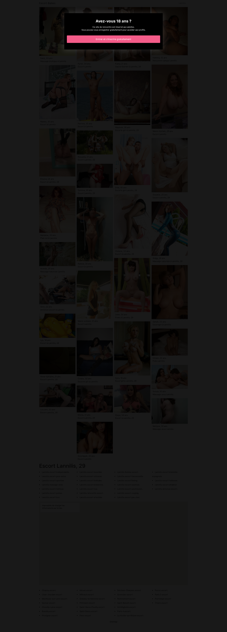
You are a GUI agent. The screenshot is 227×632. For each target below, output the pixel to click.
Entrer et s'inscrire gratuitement (113, 39)
